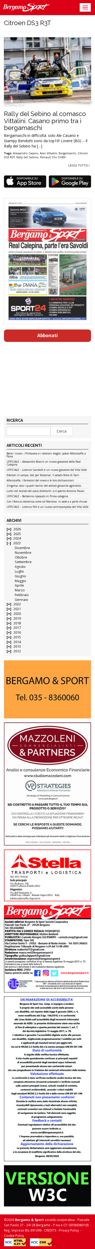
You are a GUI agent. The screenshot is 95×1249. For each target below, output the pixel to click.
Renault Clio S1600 (53, 157)
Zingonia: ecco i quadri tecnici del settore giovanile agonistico (44, 485)
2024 (17, 538)
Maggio (20, 581)
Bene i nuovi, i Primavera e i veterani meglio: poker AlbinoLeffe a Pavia (46, 455)
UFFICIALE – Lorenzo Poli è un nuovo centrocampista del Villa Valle (47, 507)
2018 (17, 623)
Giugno (20, 576)
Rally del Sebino (27, 157)
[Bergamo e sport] (47, 689)
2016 (17, 632)
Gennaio (21, 599)
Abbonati (47, 335)
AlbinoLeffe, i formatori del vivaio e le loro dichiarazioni (40, 480)
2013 (17, 646)
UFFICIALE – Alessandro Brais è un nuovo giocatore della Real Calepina (44, 463)
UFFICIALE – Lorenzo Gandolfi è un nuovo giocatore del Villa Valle (47, 470)
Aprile (19, 585)
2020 (17, 613)
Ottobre (21, 557)
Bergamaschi (67, 153)
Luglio (19, 571)
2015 (17, 637)
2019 (17, 618)
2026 (17, 529)
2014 (17, 642)
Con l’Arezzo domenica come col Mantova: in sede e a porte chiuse (47, 501)
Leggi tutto (78, 165)
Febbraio (22, 595)
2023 (17, 543)
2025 (17, 534)
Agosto (20, 566)
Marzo (20, 590)
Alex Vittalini (48, 153)
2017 (17, 627)
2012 (17, 651)
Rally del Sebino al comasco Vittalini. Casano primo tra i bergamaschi (45, 121)
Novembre (23, 552)
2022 (17, 604)
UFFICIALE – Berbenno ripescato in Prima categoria (37, 496)
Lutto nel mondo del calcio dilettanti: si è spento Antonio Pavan (45, 491)
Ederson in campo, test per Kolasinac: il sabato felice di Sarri (43, 475)
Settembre (23, 562)
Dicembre (22, 548)
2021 (17, 609)
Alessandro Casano (25, 153)
